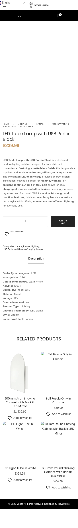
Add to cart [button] (19, 389)
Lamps (40, 124)
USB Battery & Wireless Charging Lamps (23, 249)
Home (6, 124)
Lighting (23, 124)
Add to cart (63, 221)
